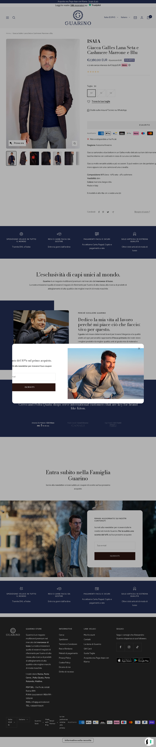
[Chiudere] (139, 348)
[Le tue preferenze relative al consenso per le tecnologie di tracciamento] (151, 742)
